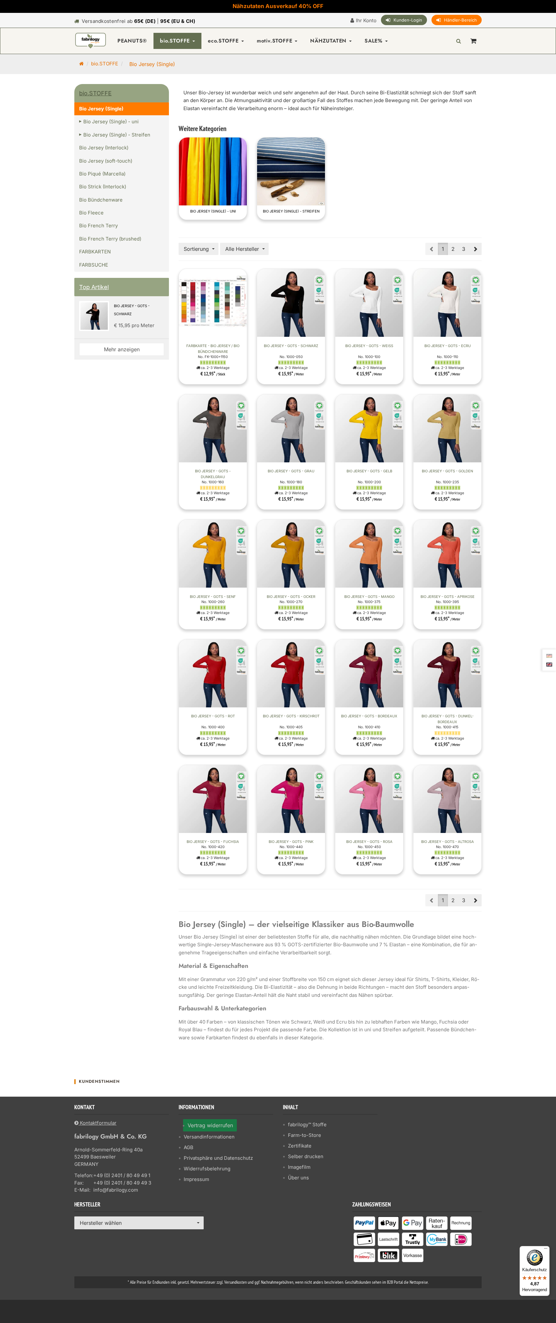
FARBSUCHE (93, 265)
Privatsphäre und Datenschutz (218, 1158)
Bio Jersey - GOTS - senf (213, 596)
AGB (188, 1147)
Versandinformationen (209, 1137)
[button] (475, 249)
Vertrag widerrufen (210, 1125)
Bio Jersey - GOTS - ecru (447, 346)
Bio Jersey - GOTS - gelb (369, 471)
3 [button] (463, 249)
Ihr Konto (366, 20)
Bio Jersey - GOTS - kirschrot (291, 716)
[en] (549, 664)
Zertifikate (299, 1146)
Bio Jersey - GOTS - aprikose (448, 596)
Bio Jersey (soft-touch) (105, 161)
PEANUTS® (132, 40)
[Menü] (546, 1250)
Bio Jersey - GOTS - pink (291, 841)
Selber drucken (305, 1156)
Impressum (196, 1179)
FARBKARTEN (95, 252)
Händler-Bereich (460, 20)
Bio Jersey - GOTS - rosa (369, 841)
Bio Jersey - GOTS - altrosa (447, 841)
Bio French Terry (98, 225)
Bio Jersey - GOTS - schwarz (291, 346)
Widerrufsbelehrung (207, 1169)
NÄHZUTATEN (329, 40)
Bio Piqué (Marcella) (102, 174)
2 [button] (453, 249)
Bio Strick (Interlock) (102, 187)
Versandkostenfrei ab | (138, 21)
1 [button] (443, 249)
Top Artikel (94, 287)
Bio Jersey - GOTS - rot (213, 716)
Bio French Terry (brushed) (110, 239)
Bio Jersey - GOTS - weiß (369, 346)
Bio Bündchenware (101, 200)
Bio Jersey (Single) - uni (213, 211)
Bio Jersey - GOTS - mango (369, 596)
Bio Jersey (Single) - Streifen (291, 211)
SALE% (375, 40)
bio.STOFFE (176, 40)
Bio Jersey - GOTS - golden (447, 471)
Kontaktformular (97, 1123)
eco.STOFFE (224, 40)
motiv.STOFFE (275, 40)
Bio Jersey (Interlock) (103, 148)
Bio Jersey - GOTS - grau (291, 471)
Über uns (298, 1178)
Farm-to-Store (304, 1135)
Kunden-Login (408, 20)
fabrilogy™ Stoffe (307, 1124)
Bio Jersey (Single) (101, 109)
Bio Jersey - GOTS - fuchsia (213, 841)
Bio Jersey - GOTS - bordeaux (369, 716)
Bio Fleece (91, 213)
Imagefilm (299, 1167)
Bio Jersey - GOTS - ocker (291, 596)
